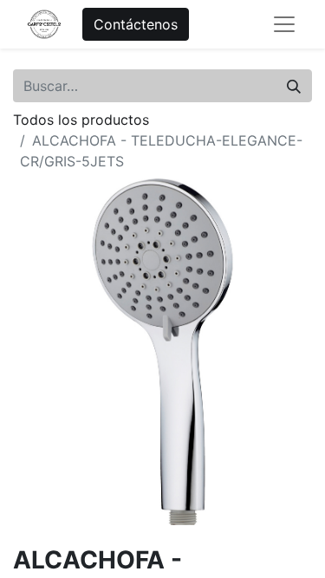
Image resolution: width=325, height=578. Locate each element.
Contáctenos (136, 24)
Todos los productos (81, 119)
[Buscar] (294, 85)
